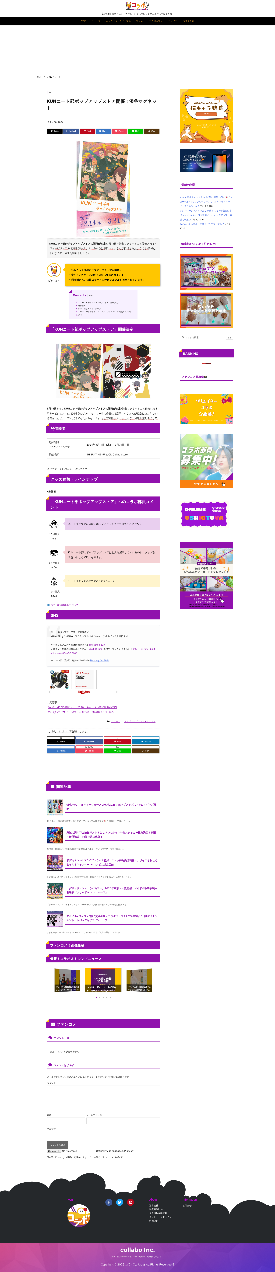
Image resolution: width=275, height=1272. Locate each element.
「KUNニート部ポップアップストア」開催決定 (97, 302)
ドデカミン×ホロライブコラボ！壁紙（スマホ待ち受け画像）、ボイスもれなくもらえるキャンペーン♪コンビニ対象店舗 (112, 862)
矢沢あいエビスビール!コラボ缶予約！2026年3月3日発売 (81, 712)
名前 (49, 1115)
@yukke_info (95, 648)
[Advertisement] (137, 49)
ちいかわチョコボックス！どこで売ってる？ (202, 224)
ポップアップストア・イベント (139, 721)
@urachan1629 (97, 644)
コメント (51, 1083)
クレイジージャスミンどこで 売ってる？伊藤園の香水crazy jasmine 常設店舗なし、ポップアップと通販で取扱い (206, 215)
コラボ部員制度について (64, 605)
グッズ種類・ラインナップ (88, 309)
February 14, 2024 (99, 660)
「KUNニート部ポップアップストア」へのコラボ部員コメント (104, 312)
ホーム (42, 77)
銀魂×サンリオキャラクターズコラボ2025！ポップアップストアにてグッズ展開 (111, 806)
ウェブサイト (53, 1128)
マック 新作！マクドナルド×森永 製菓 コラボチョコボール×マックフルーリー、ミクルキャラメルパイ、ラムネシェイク (206, 201)
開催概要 (80, 305)
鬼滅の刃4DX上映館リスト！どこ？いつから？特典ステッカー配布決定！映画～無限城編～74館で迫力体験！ (111, 834)
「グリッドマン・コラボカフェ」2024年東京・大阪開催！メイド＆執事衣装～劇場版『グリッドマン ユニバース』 (112, 890)
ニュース (56, 77)
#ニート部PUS (140, 648)
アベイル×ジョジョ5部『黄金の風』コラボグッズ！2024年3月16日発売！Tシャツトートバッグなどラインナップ (112, 918)
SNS (79, 315)
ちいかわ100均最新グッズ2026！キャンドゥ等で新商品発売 (82, 707)
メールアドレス (94, 1115)
